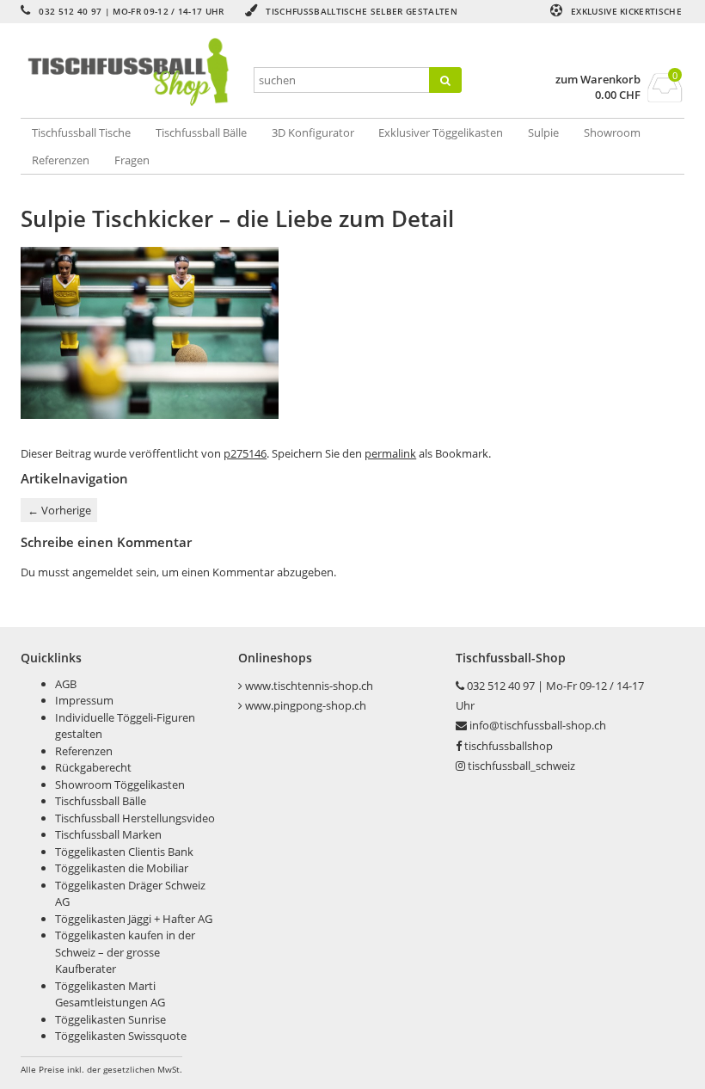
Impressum (84, 700)
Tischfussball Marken (108, 834)
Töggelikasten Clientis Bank (124, 851)
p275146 (245, 453)
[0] (665, 97)
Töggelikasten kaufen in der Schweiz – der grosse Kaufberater (125, 951)
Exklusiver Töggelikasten (440, 132)
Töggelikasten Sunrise (110, 1019)
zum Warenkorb (598, 79)
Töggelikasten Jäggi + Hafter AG (133, 918)
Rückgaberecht (93, 767)
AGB (66, 684)
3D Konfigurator (313, 132)
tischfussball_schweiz (521, 765)
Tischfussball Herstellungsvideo (135, 818)
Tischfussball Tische (81, 132)
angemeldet (102, 572)
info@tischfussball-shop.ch (537, 725)
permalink (390, 453)
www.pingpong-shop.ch (305, 705)
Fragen (132, 160)
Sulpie (543, 132)
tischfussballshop (508, 746)
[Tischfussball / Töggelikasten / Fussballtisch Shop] (131, 72)
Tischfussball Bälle (201, 132)
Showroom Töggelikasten (120, 784)
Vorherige (59, 510)
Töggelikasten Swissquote (121, 1035)
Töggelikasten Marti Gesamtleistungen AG (110, 994)
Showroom (612, 132)
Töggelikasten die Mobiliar (121, 868)
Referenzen (60, 160)
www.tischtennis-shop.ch (309, 685)
